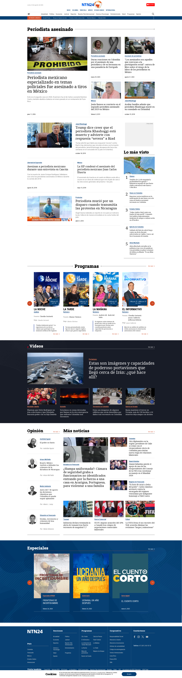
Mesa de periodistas (85, 652)
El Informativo (132, 309)
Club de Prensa (97, 636)
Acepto (129, 674)
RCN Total (145, 669)
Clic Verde (85, 636)
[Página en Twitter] (143, 637)
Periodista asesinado (34, 73)
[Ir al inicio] (38, 634)
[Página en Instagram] (138, 637)
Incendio (63, 407)
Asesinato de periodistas (133, 56)
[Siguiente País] (154, 18)
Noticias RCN (55, 669)
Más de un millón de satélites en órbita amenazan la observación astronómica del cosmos (135, 329)
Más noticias (76, 430)
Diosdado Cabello (33, 407)
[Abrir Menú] (29, 14)
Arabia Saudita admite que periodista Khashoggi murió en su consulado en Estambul (140, 107)
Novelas (109, 669)
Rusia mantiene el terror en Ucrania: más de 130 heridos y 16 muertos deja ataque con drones (139, 412)
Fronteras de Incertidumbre (50, 601)
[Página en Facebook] (134, 637)
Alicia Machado (135, 243)
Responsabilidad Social (116, 636)
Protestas (79, 197)
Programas (131, 14)
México (93, 101)
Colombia (132, 439)
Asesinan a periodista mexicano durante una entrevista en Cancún (47, 168)
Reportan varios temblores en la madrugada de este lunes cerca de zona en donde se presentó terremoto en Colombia (142, 199)
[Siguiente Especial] (152, 582)
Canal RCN (47, 669)
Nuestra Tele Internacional (86, 14)
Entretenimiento (115, 14)
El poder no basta (47, 442)
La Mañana (100, 309)
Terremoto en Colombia (101, 407)
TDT (119, 669)
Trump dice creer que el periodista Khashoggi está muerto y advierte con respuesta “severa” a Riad (96, 133)
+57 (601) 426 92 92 (145, 646)
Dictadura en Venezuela (71, 464)
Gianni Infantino (134, 461)
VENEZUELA (83, 10)
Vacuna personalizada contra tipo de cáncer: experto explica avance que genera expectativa (75, 329)
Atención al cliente (115, 640)
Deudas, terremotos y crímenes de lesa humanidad (49, 521)
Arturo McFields (45, 459)
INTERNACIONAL (110, 10)
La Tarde (68, 309)
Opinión (138, 14)
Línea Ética (113, 656)
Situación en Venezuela (47, 515)
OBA (111, 662)
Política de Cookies (88, 675)
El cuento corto (130, 601)
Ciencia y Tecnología (102, 14)
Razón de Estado (86, 656)
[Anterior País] (154, 17)
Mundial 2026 (102, 18)
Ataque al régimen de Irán (60, 18)
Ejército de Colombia (137, 227)
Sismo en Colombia (136, 193)
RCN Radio (64, 669)
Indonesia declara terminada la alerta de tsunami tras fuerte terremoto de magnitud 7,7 (76, 525)
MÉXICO (90, 10)
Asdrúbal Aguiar (45, 439)
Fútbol (128, 519)
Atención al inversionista (117, 643)
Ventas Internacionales (116, 653)
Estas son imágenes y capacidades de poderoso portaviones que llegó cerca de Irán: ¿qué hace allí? (121, 370)
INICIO (68, 10)
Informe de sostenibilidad (117, 646)
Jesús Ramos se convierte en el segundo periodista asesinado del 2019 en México (105, 107)
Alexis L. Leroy (48, 504)
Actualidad (44, 14)
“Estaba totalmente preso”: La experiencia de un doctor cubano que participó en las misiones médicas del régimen (46, 328)
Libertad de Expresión (34, 163)
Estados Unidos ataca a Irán (77, 18)
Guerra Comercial (100, 519)
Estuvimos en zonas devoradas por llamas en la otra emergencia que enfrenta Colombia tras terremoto (74, 413)
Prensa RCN (113, 659)
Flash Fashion (97, 640)
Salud (124, 14)
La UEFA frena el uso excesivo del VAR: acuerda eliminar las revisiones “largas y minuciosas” (140, 525)
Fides (115, 669)
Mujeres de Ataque (98, 651)
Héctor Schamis (48, 529)
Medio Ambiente (45, 486)
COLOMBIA (75, 10)
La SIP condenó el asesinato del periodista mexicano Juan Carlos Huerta (97, 169)
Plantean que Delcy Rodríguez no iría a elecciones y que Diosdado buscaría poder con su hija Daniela (41, 412)
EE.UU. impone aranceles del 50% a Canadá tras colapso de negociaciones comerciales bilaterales (108, 526)
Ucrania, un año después (90, 601)
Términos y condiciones (97, 672)
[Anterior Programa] (29, 303)
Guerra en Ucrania (131, 407)
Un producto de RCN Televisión (132, 669)
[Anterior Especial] (29, 582)
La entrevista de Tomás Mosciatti (86, 644)
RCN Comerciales (83, 669)
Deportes (73, 14)
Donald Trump (46, 18)
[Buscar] (153, 14)
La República (72, 669)
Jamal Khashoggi (130, 101)
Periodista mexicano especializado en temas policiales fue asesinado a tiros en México (57, 84)
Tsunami (66, 519)
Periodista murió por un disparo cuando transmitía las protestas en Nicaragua (96, 204)
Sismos (132, 176)
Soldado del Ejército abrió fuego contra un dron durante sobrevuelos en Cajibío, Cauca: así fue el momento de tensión (141, 233)
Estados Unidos (135, 209)
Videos (36, 346)
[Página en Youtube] (147, 637)
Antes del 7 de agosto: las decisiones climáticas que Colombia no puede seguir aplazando (49, 494)
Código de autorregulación (117, 649)
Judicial (66, 14)
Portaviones (93, 359)
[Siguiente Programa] (152, 303)
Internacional (31, 662)
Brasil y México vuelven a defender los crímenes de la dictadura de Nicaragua (50, 466)
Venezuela (30, 653)
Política (51, 14)
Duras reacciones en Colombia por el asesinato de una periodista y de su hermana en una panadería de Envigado (105, 63)
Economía (59, 14)
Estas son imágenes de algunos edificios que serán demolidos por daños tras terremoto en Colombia (107, 412)
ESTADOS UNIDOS (99, 10)
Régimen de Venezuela (136, 482)
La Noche (39, 309)
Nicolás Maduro (91, 18)
